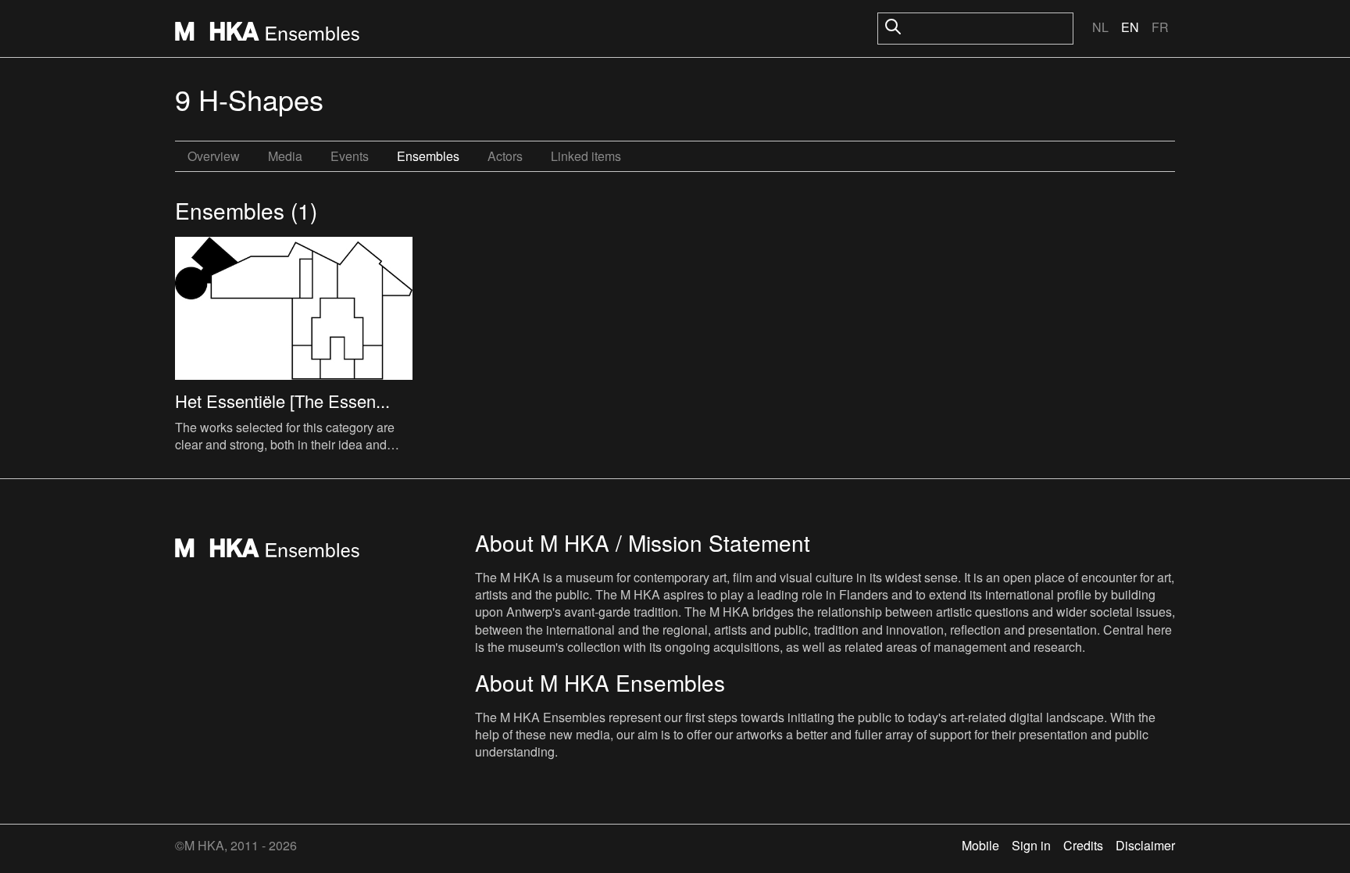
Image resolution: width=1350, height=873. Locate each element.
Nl (1100, 27)
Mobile (980, 845)
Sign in (1031, 845)
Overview (214, 156)
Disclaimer (1145, 845)
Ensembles (428, 156)
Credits (1083, 845)
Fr (1160, 27)
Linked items (586, 156)
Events (349, 156)
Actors (505, 156)
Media (285, 156)
